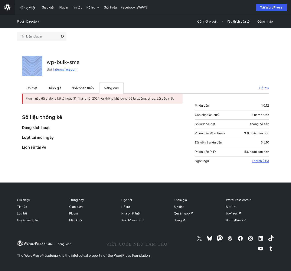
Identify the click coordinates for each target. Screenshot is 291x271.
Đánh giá (54, 88)
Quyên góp (183, 213)
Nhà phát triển (82, 88)
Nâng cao (111, 88)
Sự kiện (179, 207)
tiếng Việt (64, 244)
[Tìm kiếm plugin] (62, 36)
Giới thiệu (23, 200)
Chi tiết (31, 88)
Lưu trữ (22, 213)
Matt (231, 207)
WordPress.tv (132, 220)
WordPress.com (239, 200)
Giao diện (76, 207)
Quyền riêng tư (27, 220)
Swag (179, 220)
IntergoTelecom (65, 69)
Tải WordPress (271, 7)
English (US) (260, 161)
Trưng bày (76, 200)
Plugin (73, 213)
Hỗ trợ (264, 88)
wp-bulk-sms (63, 62)
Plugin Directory (28, 21)
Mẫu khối (75, 220)
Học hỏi (126, 200)
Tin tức (22, 207)
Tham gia (180, 200)
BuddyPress (236, 220)
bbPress (233, 213)
